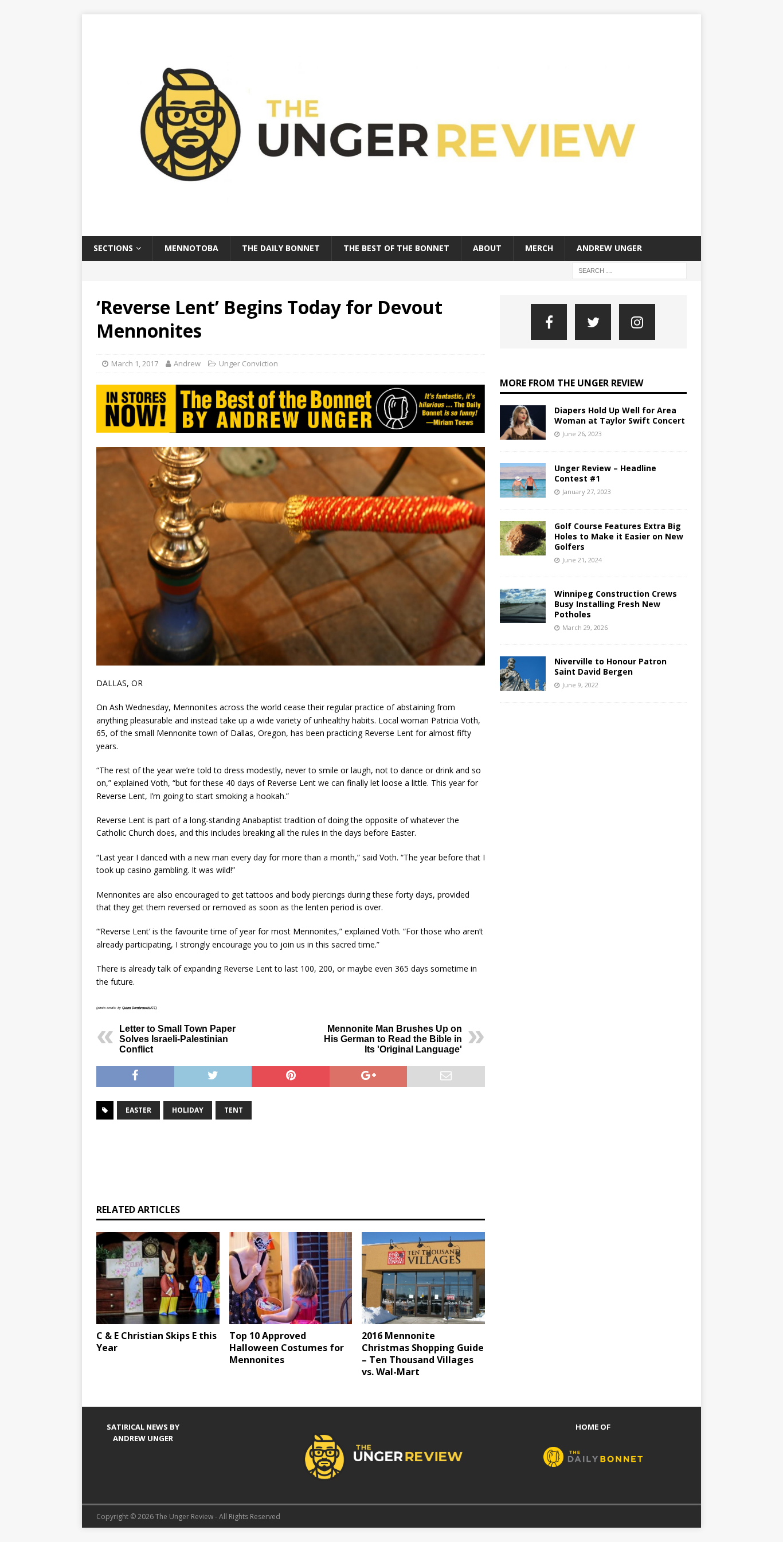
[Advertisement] (305, 1160)
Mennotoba (191, 247)
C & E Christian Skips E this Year (156, 1341)
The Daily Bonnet (281, 247)
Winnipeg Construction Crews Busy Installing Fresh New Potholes (615, 604)
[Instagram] (637, 322)
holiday (187, 1110)
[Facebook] (549, 322)
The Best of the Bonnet (396, 247)
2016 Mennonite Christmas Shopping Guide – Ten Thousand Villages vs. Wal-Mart (423, 1353)
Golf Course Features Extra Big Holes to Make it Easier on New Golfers (618, 536)
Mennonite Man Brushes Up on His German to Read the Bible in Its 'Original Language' (393, 1039)
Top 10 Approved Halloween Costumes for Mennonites (286, 1347)
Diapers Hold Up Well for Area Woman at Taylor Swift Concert (619, 415)
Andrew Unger (609, 247)
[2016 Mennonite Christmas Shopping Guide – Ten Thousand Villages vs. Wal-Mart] (423, 1278)
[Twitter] (593, 322)
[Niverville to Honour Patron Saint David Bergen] (523, 673)
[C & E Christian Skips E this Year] (158, 1278)
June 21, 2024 (582, 559)
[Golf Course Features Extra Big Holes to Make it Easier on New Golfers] (523, 538)
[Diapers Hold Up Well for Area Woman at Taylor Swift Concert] (523, 422)
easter (138, 1110)
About (487, 247)
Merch (539, 247)
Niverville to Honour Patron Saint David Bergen (610, 666)
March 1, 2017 (134, 363)
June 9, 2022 (580, 684)
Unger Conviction (248, 363)
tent (233, 1110)
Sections (113, 247)
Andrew (187, 363)
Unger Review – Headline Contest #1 (605, 473)
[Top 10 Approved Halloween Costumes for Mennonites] (291, 1278)
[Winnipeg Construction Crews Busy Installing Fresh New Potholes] (523, 606)
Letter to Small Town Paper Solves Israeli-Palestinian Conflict (177, 1039)
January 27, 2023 (586, 491)
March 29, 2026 (585, 627)
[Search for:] (629, 269)
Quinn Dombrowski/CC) (139, 1007)
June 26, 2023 (582, 433)
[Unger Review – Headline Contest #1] (523, 480)
